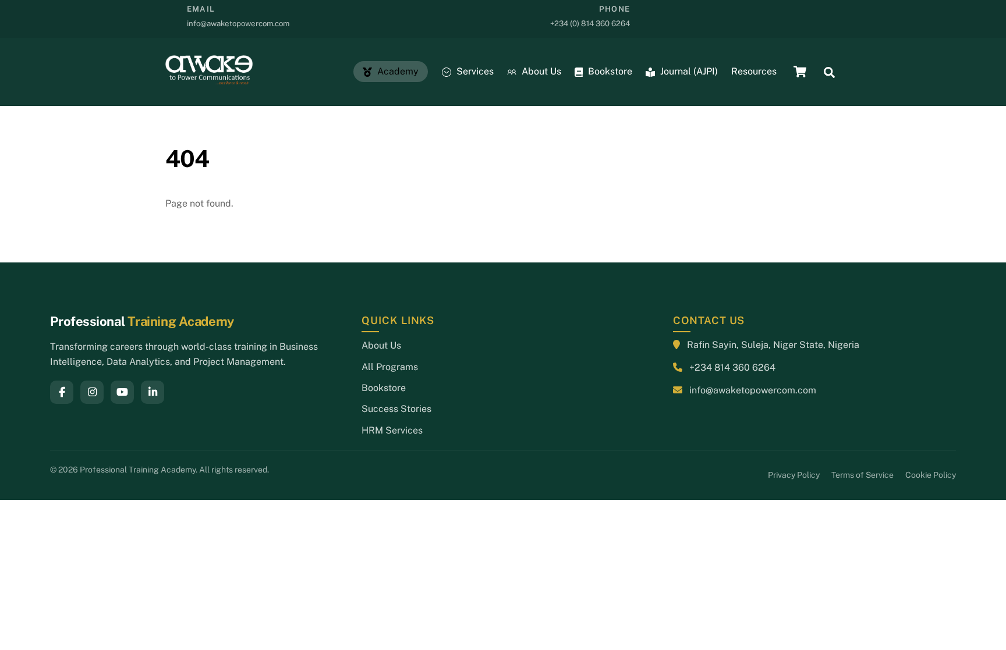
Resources (754, 71)
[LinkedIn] (152, 392)
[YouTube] (122, 392)
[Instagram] (92, 392)
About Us (540, 71)
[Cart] (800, 71)
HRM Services (392, 430)
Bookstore (609, 71)
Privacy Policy (794, 474)
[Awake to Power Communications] (209, 78)
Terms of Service (862, 474)
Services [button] (474, 71)
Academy (397, 71)
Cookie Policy (930, 474)
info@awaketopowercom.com (752, 390)
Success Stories (396, 408)
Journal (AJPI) (688, 71)
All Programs (390, 366)
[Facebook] (61, 392)
